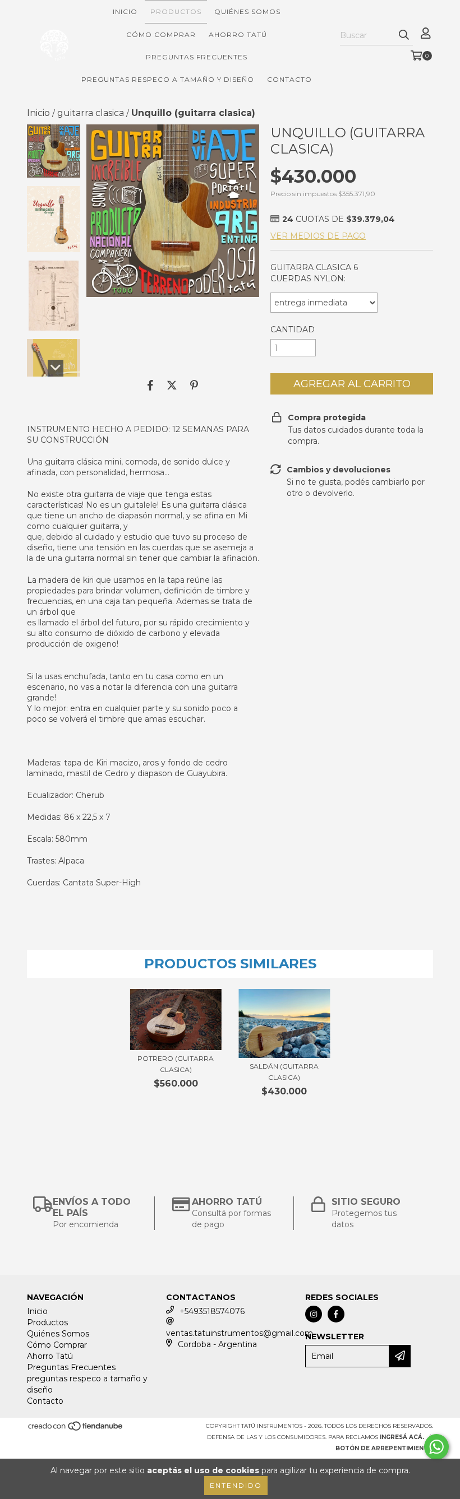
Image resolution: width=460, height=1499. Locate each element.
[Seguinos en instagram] (313, 1314)
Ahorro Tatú (238, 34)
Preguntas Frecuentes (196, 57)
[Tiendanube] (76, 1429)
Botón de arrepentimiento (384, 1448)
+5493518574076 (212, 1311)
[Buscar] (404, 35)
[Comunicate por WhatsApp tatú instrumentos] (436, 1447)
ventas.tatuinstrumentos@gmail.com (239, 1333)
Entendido (236, 1485)
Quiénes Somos (247, 11)
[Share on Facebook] (150, 385)
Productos (175, 11)
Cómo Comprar (161, 34)
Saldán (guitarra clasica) (284, 1072)
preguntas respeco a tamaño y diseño (167, 79)
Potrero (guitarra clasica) (175, 1064)
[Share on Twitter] (172, 385)
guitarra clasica (90, 113)
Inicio (125, 11)
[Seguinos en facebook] (336, 1314)
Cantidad (292, 329)
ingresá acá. (402, 1437)
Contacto (289, 79)
